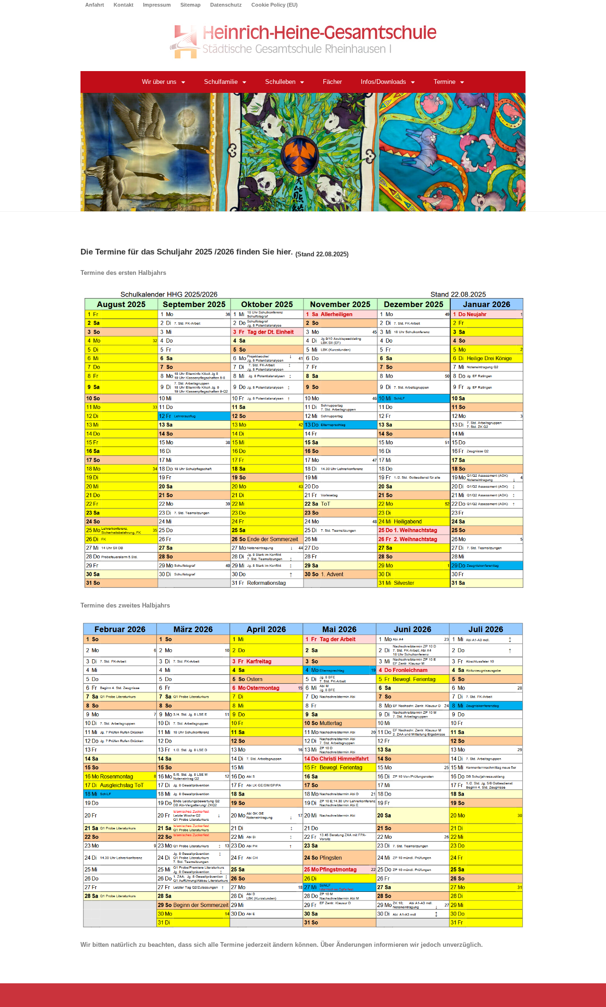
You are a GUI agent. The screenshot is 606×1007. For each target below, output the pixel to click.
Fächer (332, 81)
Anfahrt (94, 5)
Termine (444, 81)
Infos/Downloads (383, 81)
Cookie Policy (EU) (274, 5)
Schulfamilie (221, 81)
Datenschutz (226, 5)
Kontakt (124, 5)
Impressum (157, 5)
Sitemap (190, 5)
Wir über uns (159, 81)
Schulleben (280, 81)
